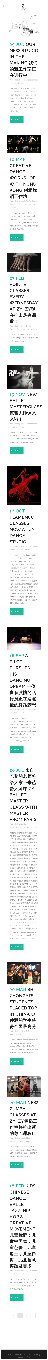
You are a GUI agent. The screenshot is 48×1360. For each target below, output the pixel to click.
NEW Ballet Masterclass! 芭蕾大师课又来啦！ (27, 407)
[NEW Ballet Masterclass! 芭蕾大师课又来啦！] (24, 377)
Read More (16, 119)
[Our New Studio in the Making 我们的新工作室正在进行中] (24, 26)
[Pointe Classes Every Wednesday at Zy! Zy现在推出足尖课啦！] (24, 262)
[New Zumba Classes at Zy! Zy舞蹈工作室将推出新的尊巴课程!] (24, 1086)
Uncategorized (32, 80)
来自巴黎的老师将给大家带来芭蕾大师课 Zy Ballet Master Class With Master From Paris (23, 795)
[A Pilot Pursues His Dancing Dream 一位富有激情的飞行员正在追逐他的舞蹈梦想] (24, 638)
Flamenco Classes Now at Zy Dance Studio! (22, 529)
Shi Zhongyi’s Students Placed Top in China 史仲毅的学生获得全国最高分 (23, 1008)
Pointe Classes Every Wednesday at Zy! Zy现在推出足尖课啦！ (24, 303)
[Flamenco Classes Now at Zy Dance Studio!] (24, 485)
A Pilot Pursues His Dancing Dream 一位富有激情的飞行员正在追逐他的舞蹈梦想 (23, 680)
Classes (35, 201)
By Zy (28, 201)
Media (34, 710)
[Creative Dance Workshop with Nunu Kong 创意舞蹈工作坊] (24, 144)
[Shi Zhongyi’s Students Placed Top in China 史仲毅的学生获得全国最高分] (24, 973)
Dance (12, 204)
